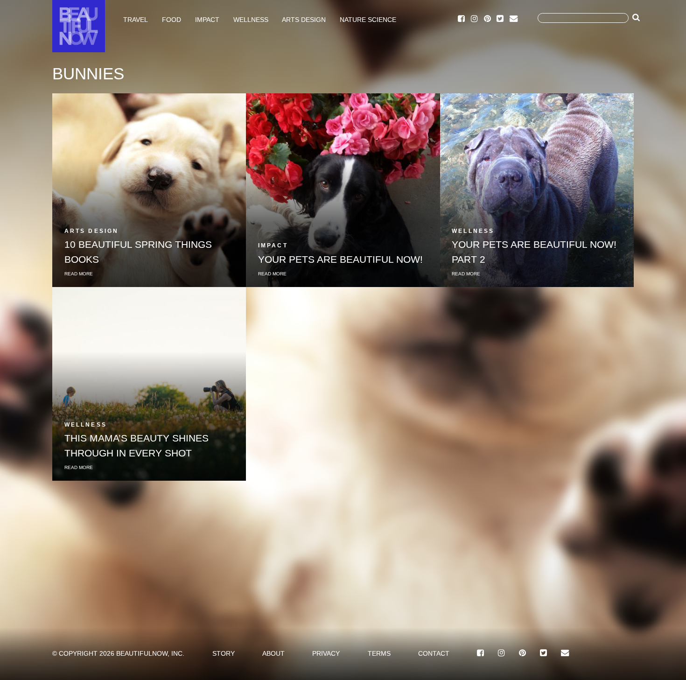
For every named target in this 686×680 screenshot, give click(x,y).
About (273, 653)
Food (171, 19)
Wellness (250, 19)
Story (223, 653)
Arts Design (304, 19)
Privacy (326, 653)
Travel (135, 19)
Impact (207, 19)
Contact (433, 653)
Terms (379, 653)
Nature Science (368, 19)
